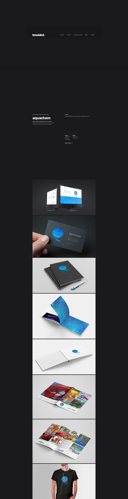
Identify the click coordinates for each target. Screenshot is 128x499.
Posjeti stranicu (68, 142)
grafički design (35, 114)
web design (46, 114)
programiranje (41, 114)
